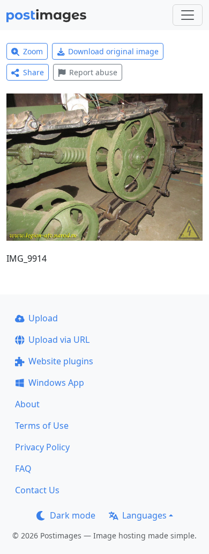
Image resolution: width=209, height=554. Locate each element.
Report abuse (93, 72)
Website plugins (60, 361)
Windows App (56, 382)
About (27, 404)
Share (33, 72)
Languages (144, 515)
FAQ (23, 468)
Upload (43, 318)
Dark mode (72, 515)
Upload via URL (58, 340)
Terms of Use (42, 425)
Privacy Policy (42, 447)
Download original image (113, 51)
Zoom (33, 51)
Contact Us (37, 490)
